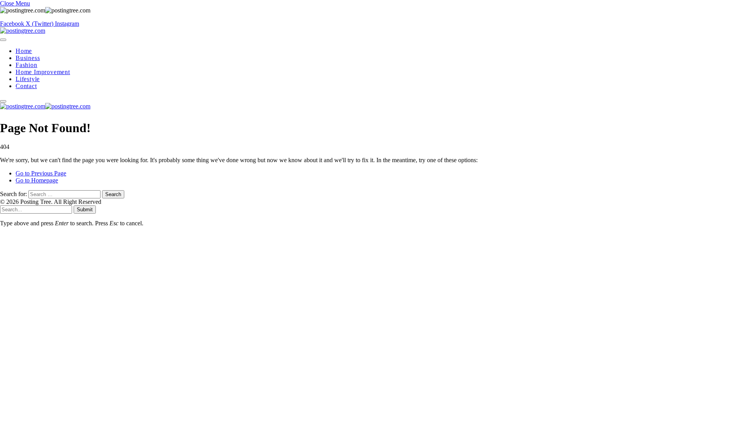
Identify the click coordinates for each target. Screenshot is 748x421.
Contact (26, 86)
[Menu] (3, 40)
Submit (85, 209)
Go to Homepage (37, 180)
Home (24, 51)
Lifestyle (28, 79)
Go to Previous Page (41, 173)
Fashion (26, 65)
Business (28, 58)
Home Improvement (43, 72)
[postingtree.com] (22, 30)
